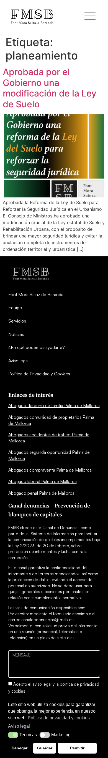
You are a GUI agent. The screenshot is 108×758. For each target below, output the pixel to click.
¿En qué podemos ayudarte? (36, 347)
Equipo (15, 307)
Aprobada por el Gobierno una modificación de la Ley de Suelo (49, 87)
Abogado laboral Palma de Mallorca (42, 481)
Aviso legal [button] (19, 726)
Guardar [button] (44, 748)
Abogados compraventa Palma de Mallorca (50, 470)
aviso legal (42, 684)
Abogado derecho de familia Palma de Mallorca (54, 405)
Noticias (16, 334)
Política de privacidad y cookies (59, 717)
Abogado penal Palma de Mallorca (41, 493)
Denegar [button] (19, 748)
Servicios (17, 321)
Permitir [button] (77, 748)
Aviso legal (18, 360)
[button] (13, 735)
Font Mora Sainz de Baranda (35, 294)
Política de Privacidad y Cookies (39, 373)
